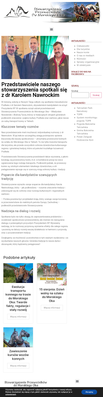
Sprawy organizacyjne (88, 62)
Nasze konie (83, 52)
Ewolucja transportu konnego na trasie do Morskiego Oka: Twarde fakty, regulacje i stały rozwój (18, 298)
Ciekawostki (83, 46)
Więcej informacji (18, 316)
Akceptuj (89, 392)
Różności (81, 58)
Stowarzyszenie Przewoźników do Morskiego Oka (26, 384)
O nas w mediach (85, 55)
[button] (51, 29)
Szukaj (74, 91)
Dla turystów (83, 49)
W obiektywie (84, 65)
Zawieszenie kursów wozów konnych (18, 354)
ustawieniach (10, 394)
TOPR (79, 114)
